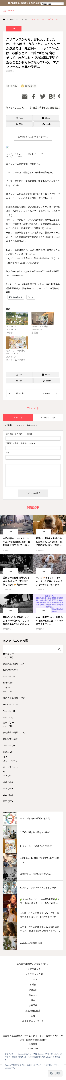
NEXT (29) (8, 683)
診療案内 (33, 990)
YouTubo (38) (9, 677)
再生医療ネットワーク (33, 1021)
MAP (33, 1016)
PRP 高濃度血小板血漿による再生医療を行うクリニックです (33, 3)
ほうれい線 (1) (10, 760)
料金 (33, 1000)
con (14, 29)
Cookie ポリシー (11, 1068)
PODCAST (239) (10, 670)
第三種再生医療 (33, 1011)
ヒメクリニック (33, 969)
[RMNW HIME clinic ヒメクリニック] (10, 10)
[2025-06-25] (17, 318)
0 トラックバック (48, 418)
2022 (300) (8, 801)
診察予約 (33, 1005)
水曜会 (33, 984)
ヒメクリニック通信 (33, 974)
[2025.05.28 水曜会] (42, 318)
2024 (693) (8, 788)
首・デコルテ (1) (11, 767)
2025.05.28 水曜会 (39, 326)
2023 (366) (8, 795)
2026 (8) (7, 775)
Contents (33, 995)
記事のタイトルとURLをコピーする (33, 137)
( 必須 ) (19, 434)
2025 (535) (8, 782)
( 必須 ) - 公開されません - (20, 443)
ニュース (33, 979)
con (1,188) (8, 657)
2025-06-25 (11, 326)
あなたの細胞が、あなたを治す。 (33, 964)
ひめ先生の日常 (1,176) (14, 664)
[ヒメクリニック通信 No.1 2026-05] (17, 342)
